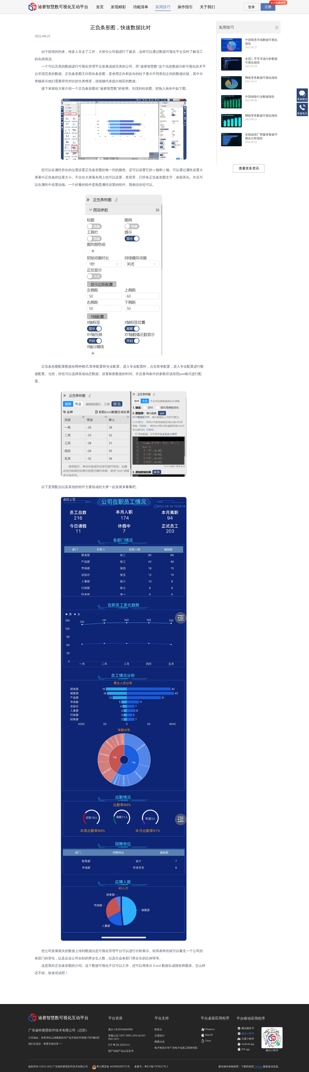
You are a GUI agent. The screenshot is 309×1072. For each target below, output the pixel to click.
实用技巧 (162, 7)
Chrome (258, 1066)
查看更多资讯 (249, 168)
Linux (206, 1040)
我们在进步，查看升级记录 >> (45, 1043)
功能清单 (140, 7)
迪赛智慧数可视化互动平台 (63, 6)
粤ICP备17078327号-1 (156, 1066)
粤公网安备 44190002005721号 (113, 1066)
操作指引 (185, 7)
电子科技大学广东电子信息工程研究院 (175, 1047)
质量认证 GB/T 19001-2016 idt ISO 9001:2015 (126, 1037)
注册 (268, 7)
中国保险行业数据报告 (260, 96)
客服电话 (302, 113)
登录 (251, 7)
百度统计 (159, 1035)
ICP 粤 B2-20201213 (119, 1044)
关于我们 (207, 7)
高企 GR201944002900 (120, 1029)
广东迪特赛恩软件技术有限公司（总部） (58, 1030)
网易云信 (159, 1041)
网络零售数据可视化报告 (261, 77)
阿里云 (158, 1029)
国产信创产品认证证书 (120, 1050)
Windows (208, 1029)
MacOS (207, 1034)
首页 (100, 7)
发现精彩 (118, 7)
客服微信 (302, 99)
